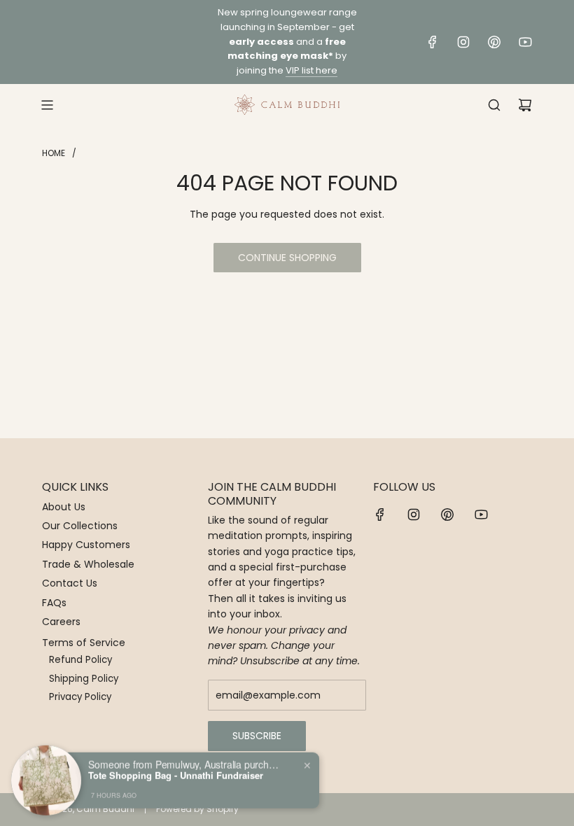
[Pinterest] (494, 42)
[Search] (494, 105)
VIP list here (311, 70)
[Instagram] (463, 42)
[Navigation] (46, 105)
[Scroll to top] (543, 809)
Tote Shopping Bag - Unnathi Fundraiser (175, 772)
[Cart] (525, 105)
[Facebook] (432, 42)
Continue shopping (287, 258)
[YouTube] (525, 42)
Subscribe (256, 736)
